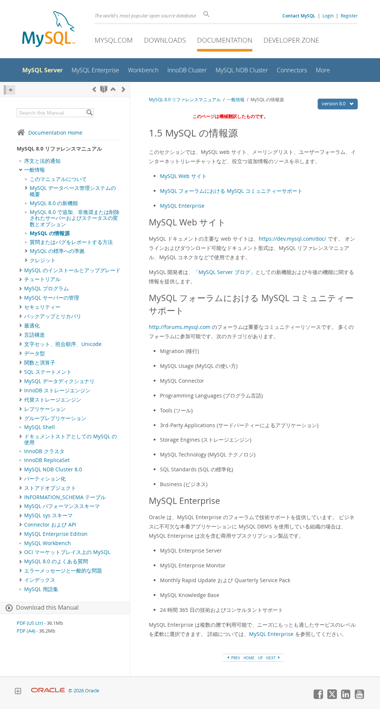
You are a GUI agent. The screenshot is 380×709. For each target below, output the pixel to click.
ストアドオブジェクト (50, 488)
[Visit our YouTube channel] (359, 697)
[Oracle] (48, 690)
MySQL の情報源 (50, 233)
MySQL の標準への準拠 (57, 251)
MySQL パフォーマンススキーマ (62, 506)
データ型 (34, 353)
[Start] (103, 89)
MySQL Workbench (47, 543)
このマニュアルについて (58, 179)
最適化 (32, 325)
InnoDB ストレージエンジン (57, 390)
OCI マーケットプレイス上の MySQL (67, 552)
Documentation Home (55, 132)
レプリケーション (45, 409)
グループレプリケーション (55, 418)
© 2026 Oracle (83, 690)
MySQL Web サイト (183, 175)
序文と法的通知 (42, 161)
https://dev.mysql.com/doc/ (292, 238)
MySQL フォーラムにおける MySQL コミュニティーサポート (231, 190)
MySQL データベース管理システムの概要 (73, 191)
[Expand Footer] (18, 692)
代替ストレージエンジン (52, 399)
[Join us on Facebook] (318, 697)
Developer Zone (291, 40)
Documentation (224, 40)
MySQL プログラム (46, 288)
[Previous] (94, 89)
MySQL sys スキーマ (48, 515)
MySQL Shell (39, 427)
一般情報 (34, 169)
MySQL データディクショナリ (59, 381)
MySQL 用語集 (41, 589)
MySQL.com (114, 40)
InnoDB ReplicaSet (47, 460)
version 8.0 (334, 103)
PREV (235, 657)
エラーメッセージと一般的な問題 (63, 570)
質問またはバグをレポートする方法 (71, 242)
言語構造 (34, 335)
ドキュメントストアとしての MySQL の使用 (70, 439)
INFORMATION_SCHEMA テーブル (65, 497)
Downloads (165, 40)
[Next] (123, 89)
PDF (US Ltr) (30, 623)
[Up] (113, 89)
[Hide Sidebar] (9, 90)
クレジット (43, 260)
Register (349, 16)
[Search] (89, 113)
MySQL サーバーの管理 (51, 297)
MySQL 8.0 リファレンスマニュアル (185, 99)
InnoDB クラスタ (44, 451)
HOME (249, 657)
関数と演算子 (39, 362)
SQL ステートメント (48, 372)
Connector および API (50, 524)
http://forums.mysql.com (179, 326)
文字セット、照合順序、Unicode (63, 344)
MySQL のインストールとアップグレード (72, 270)
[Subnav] (20, 170)
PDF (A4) (26, 631)
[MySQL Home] (49, 29)
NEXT (271, 657)
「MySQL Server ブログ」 (224, 272)
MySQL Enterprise (182, 205)
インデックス (39, 580)
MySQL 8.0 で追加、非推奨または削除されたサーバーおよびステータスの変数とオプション (74, 218)
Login (328, 16)
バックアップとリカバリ (52, 316)
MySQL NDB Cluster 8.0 (53, 469)
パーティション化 (45, 478)
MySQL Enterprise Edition (56, 534)
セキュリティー (42, 307)
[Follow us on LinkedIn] (345, 697)
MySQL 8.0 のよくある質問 (56, 561)
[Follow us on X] (332, 697)
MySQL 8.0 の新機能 (54, 203)
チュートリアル (42, 279)
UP (260, 657)
